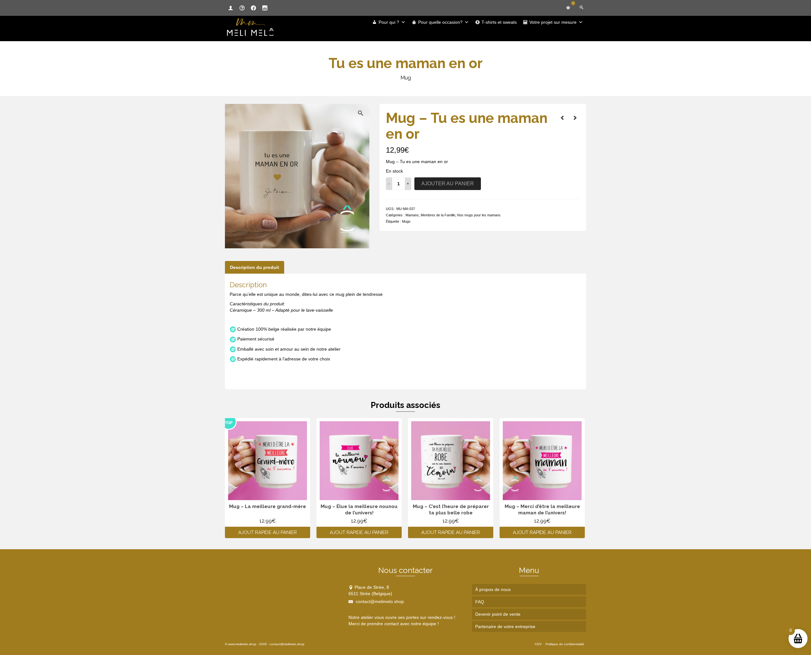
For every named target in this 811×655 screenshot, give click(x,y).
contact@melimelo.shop (379, 601)
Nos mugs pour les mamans (479, 215)
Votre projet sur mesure (553, 22)
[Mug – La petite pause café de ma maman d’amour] (562, 118)
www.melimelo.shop (242, 644)
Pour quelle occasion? (440, 22)
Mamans (412, 215)
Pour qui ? (389, 22)
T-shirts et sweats (499, 22)
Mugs (406, 221)
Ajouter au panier (447, 183)
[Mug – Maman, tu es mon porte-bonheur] (575, 118)
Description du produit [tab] (254, 267)
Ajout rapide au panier (267, 532)
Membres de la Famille (438, 215)
